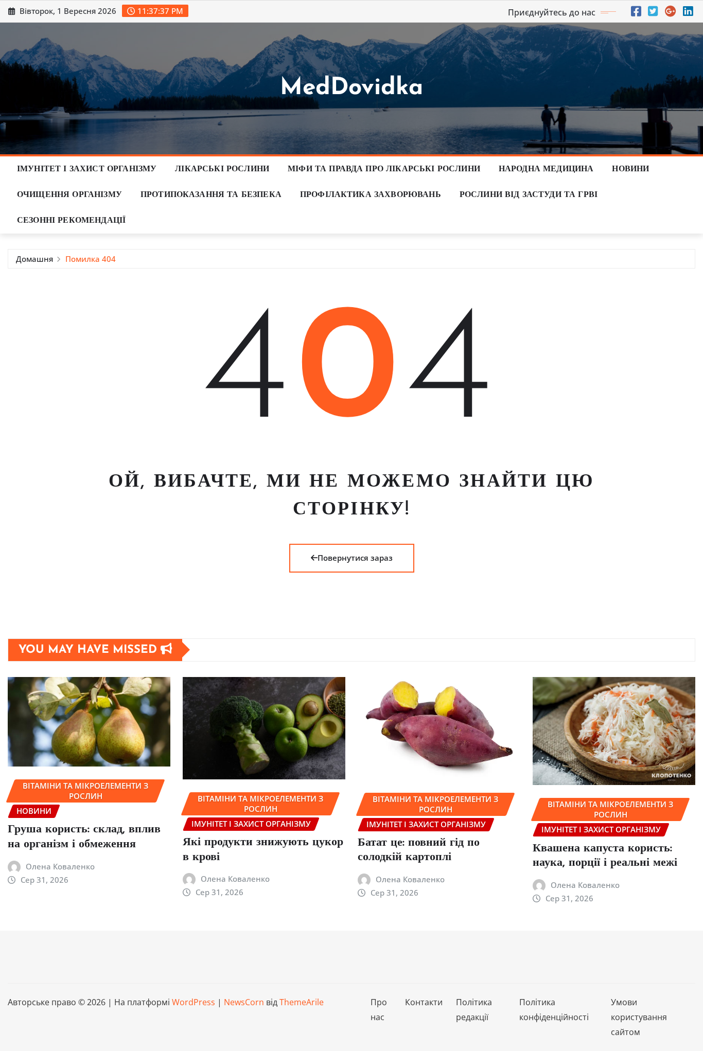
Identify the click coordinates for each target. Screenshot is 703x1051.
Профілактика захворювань (370, 195)
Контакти (424, 1002)
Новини (630, 169)
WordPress (193, 1002)
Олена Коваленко (60, 866)
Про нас (379, 1009)
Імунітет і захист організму (86, 169)
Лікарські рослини (222, 169)
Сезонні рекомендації (71, 221)
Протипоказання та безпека (211, 195)
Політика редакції (474, 1009)
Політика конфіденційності (554, 1009)
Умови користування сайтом (639, 1017)
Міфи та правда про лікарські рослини (384, 169)
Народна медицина (546, 169)
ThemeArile (301, 1002)
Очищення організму (69, 195)
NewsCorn (244, 1002)
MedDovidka (351, 88)
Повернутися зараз (355, 558)
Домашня (34, 259)
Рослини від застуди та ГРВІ (528, 195)
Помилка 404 (90, 259)
